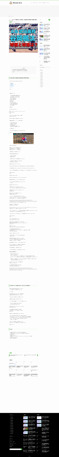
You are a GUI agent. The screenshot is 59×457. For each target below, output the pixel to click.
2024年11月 (41, 83)
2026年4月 (41, 73)
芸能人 (11, 446)
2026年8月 (41, 72)
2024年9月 (41, 86)
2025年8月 (41, 79)
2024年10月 (41, 85)
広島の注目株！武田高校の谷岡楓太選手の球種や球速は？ (20, 69)
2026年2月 (41, 76)
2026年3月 (41, 75)
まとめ (13, 71)
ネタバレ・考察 (12, 441)
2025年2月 (11, 426)
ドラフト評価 (12, 86)
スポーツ (12, 438)
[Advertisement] (29, 11)
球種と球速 (11, 85)
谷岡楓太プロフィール (13, 84)
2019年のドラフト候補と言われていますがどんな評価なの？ (20, 70)
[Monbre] (16, 3)
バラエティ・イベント (13, 443)
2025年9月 (11, 423)
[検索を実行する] (49, 19)
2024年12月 (41, 82)
